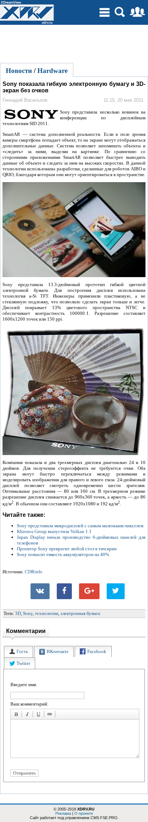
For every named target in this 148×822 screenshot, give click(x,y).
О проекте (83, 813)
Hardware (52, 70)
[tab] (18, 652)
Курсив (28, 715)
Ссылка (51, 715)
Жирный (17, 715)
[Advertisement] (74, 43)
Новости (19, 70)
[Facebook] (64, 591)
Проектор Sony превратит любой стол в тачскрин (67, 548)
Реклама (63, 813)
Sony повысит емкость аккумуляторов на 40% (63, 554)
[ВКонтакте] (40, 591)
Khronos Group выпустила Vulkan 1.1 (54, 531)
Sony (28, 613)
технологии (46, 613)
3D (18, 613)
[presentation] (18, 651)
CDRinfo (33, 571)
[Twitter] (116, 591)
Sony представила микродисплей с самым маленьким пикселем (80, 525)
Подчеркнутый (39, 715)
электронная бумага (80, 613)
